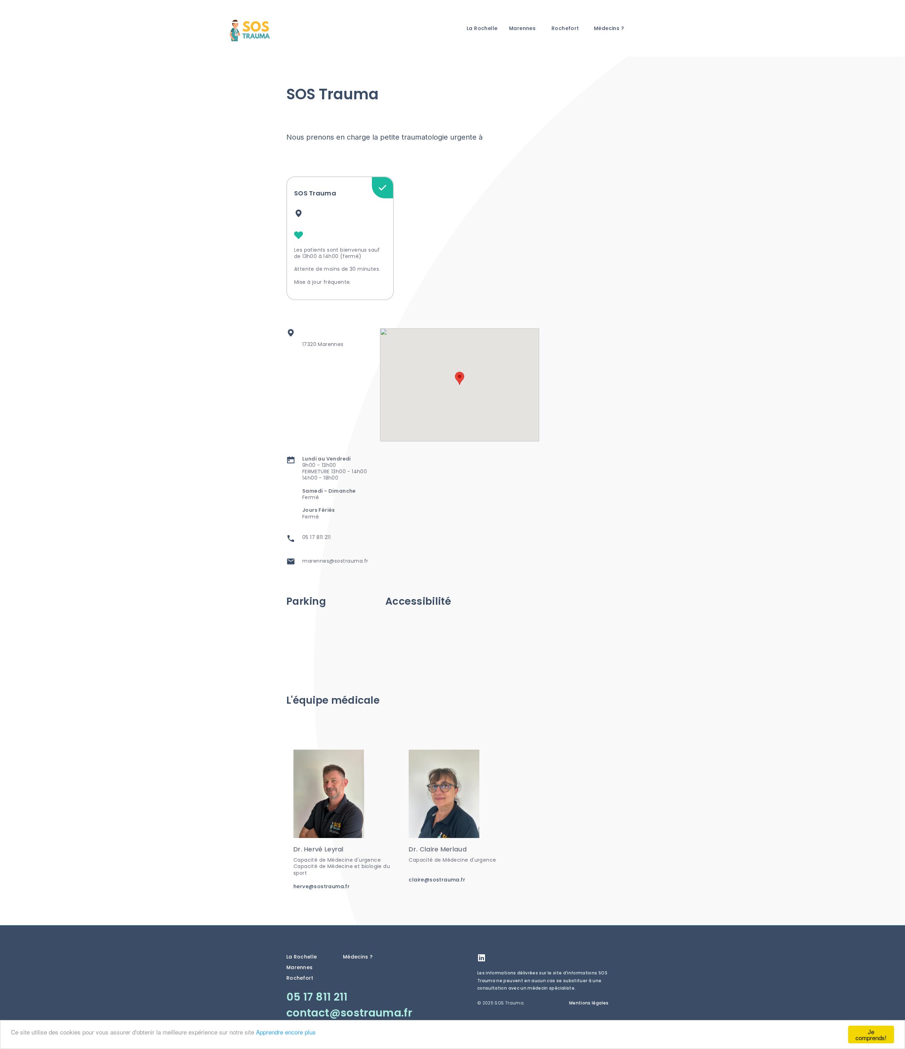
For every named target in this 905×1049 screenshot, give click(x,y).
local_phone (290, 538)
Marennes (522, 28)
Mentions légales (589, 1003)
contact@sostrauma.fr (349, 1012)
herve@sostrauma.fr (321, 886)
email (290, 561)
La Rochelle (482, 28)
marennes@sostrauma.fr (335, 560)
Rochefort (565, 28)
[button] (459, 378)
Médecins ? (609, 28)
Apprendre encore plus (286, 1031)
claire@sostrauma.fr (437, 879)
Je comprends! (871, 1034)
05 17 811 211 (316, 537)
